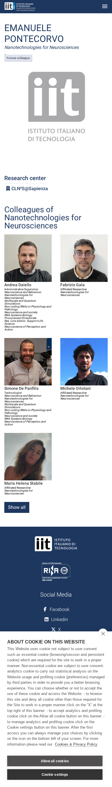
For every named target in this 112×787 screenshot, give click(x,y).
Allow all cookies (55, 761)
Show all (17, 507)
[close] (103, 633)
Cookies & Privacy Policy (76, 744)
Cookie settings (55, 775)
